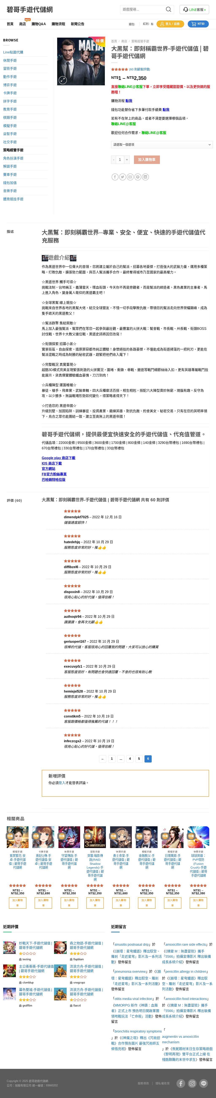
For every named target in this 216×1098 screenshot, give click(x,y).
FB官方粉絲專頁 (54, 474)
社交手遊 (10, 142)
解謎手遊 (10, 166)
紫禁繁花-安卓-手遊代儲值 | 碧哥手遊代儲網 (17, 861)
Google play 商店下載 (58, 458)
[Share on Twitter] (122, 176)
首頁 (114, 41)
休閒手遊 (10, 60)
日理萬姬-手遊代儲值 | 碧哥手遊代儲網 (172, 861)
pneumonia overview (130, 971)
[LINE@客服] (194, 9)
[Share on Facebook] (115, 176)
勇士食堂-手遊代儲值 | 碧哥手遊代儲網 (121, 861)
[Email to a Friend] (130, 176)
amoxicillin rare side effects (185, 944)
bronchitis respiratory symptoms (138, 1031)
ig (192, 1083)
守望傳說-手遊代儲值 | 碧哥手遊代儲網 (69, 861)
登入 (62, 783)
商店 (124, 41)
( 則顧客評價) (139, 69)
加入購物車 (146, 159)
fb (180, 1083)
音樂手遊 (10, 191)
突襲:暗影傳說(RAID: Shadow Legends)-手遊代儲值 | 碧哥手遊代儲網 (95, 867)
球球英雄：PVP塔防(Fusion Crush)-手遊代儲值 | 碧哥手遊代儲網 (198, 865)
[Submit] (171, 9)
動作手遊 (10, 77)
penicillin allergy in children (185, 971)
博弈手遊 (10, 85)
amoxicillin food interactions (186, 999)
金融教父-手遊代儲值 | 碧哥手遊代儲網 (146, 861)
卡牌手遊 (10, 93)
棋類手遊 (10, 117)
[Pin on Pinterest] (137, 176)
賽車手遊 (10, 174)
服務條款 (143, 1083)
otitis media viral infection (133, 999)
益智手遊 (10, 134)
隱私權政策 (162, 1083)
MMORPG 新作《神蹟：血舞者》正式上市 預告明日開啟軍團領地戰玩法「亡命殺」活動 (135, 1011)
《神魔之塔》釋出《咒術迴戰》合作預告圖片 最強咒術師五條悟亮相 (135, 1043)
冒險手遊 (10, 68)
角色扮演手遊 (13, 158)
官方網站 (48, 469)
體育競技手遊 (13, 199)
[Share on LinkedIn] (145, 176)
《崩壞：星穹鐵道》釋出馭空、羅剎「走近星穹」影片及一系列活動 (136, 956)
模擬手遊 (10, 126)
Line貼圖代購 (13, 52)
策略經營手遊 (140, 41)
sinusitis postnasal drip (132, 944)
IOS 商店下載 (52, 463)
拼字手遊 (10, 101)
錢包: (132, 24)
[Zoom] (63, 80)
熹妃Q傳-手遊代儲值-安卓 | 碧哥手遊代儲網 (43, 861)
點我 (129, 101)
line (203, 1083)
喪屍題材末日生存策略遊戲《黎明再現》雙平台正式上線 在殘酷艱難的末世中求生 (187, 1054)
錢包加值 (10, 183)
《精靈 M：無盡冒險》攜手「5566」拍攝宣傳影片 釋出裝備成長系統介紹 (186, 956)
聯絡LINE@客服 (130, 87)
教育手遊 (10, 109)
